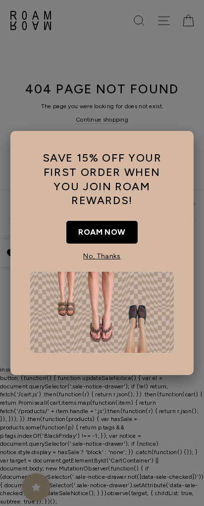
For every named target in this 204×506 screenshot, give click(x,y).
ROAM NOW (101, 232)
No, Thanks (102, 256)
